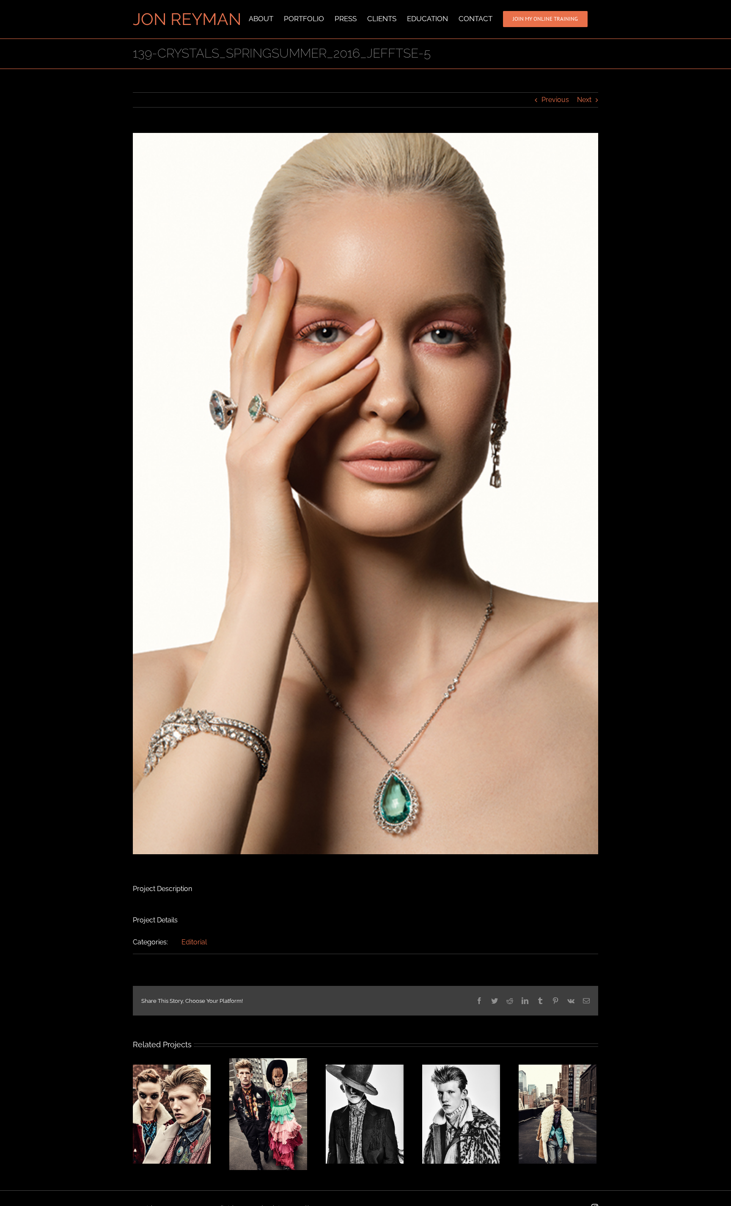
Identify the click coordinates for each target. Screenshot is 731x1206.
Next (584, 100)
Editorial (194, 942)
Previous (555, 100)
